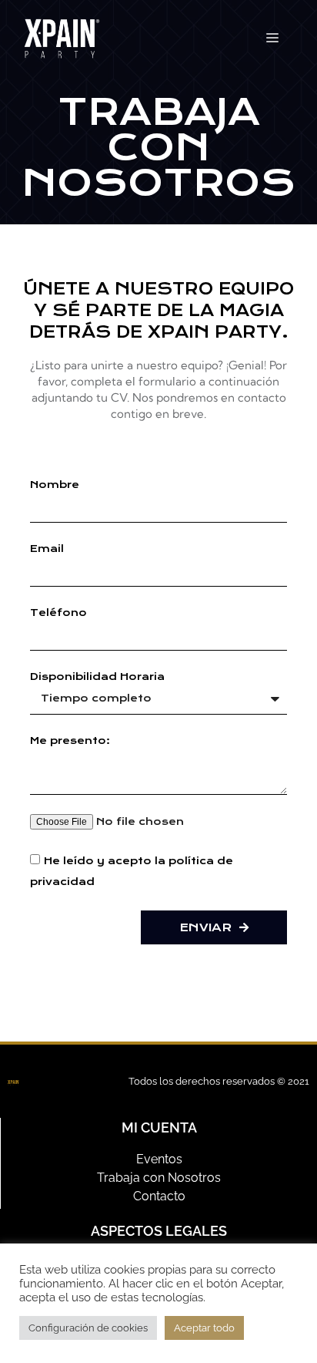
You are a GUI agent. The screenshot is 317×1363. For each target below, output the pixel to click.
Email (47, 549)
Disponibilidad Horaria (97, 677)
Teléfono (58, 613)
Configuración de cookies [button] (88, 1328)
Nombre (54, 485)
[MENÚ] (272, 38)
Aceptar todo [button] (204, 1328)
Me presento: (70, 741)
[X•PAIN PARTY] (61, 37)
